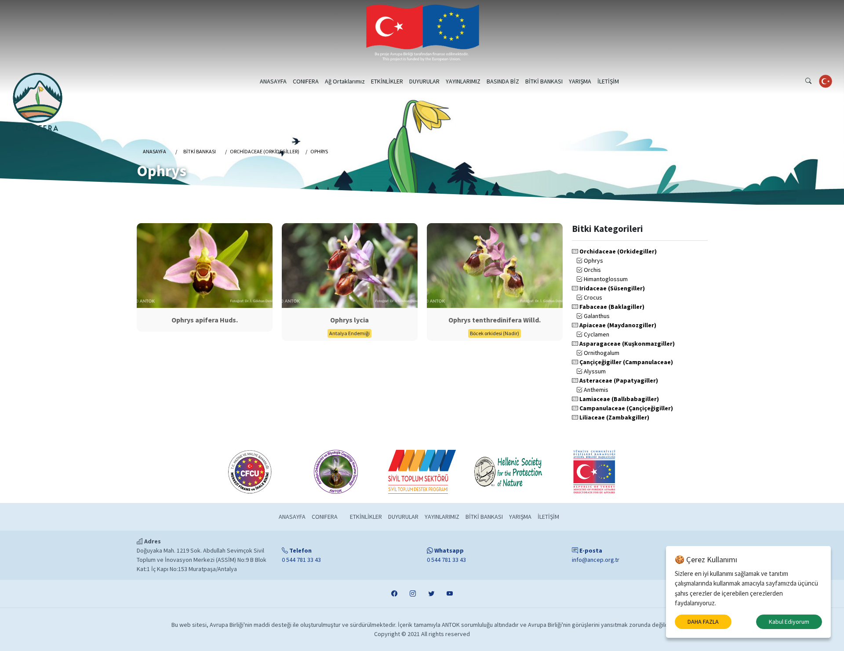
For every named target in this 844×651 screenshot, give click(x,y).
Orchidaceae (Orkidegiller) (617, 251)
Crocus (592, 297)
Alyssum (594, 371)
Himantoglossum (605, 279)
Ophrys (592, 260)
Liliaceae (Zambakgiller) (613, 417)
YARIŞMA (580, 81)
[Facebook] (394, 593)
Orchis (591, 270)
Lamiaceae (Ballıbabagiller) (618, 399)
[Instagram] (413, 593)
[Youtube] (449, 593)
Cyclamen (595, 334)
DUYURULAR (424, 81)
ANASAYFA (273, 81)
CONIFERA (306, 81)
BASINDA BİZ (503, 81)
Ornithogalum (600, 353)
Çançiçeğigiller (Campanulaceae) (625, 362)
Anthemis (595, 390)
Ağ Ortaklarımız (345, 81)
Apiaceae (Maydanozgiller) (617, 325)
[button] (808, 81)
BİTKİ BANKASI (544, 81)
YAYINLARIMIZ (463, 81)
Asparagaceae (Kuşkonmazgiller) (626, 343)
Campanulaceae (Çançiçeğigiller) (625, 408)
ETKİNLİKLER (387, 81)
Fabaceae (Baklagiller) (611, 307)
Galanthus (596, 316)
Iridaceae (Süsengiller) (611, 288)
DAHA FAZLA (703, 622)
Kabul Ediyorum (789, 622)
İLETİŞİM (608, 81)
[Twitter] (431, 593)
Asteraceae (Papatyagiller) (618, 380)
